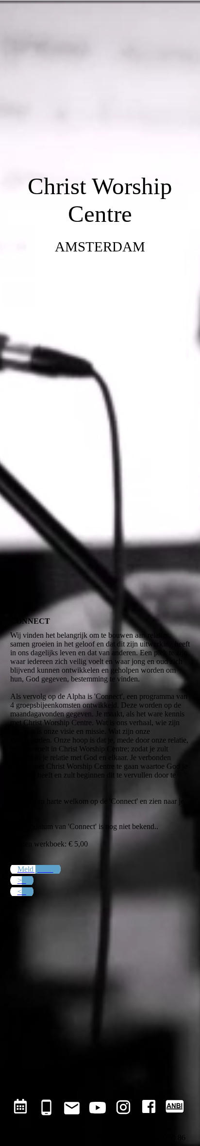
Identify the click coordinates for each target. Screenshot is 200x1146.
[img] (100, 286)
